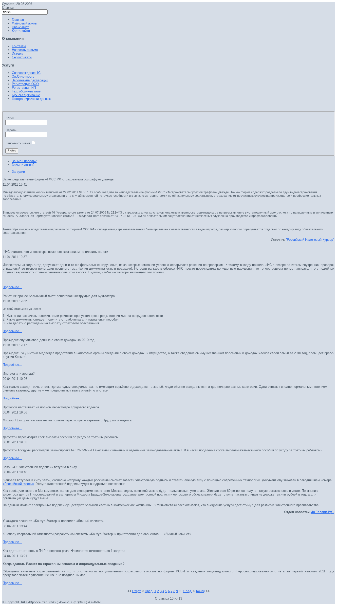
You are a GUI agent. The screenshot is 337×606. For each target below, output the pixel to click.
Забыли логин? (23, 165)
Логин (9, 118)
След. (187, 591)
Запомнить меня (17, 143)
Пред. (149, 591)
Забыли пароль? (24, 161)
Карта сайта (21, 31)
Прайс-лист (20, 27)
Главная (18, 20)
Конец (200, 591)
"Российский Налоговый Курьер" (310, 239)
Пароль (11, 130)
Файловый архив (24, 23)
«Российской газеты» (18, 484)
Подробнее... (12, 287)
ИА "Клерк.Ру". (322, 512)
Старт (136, 591)
